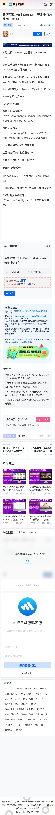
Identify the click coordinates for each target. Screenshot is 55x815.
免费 (29, 694)
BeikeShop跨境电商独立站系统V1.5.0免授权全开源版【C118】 (40, 519)
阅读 (36, 724)
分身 (45, 694)
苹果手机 (8, 724)
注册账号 (15, 714)
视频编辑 (28, 724)
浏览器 (24, 714)
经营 (39, 719)
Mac (13, 688)
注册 (7, 714)
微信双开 (25, 704)
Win (35, 688)
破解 (7, 719)
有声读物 (30, 709)
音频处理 (8, 730)
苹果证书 (18, 724)
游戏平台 (39, 714)
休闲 (23, 694)
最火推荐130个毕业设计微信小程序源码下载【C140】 (13, 451)
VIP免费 (28, 688)
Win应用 (43, 688)
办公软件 (8, 699)
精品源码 (31, 719)
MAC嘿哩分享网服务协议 (20, 342)
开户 (44, 699)
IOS (6, 688)
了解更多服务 (27, 673)
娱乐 (25, 699)
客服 (37, 699)
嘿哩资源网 (30, 801)
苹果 (45, 719)
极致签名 (40, 709)
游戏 (31, 714)
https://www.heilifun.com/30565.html (30, 316)
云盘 (7, 694)
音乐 (43, 724)
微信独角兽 (9, 709)
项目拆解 (18, 730)
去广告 (17, 699)
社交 (13, 719)
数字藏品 (20, 709)
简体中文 (21, 719)
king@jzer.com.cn (29, 324)
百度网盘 (9, 293)
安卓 (31, 699)
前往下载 (47, 25)
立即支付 (31, 284)
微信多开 (34, 704)
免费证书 (37, 694)
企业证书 (15, 694)
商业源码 (7, 25)
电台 (47, 714)
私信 (48, 34)
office (19, 688)
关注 (38, 34)
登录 (27, 561)
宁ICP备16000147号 (34, 805)
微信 (17, 704)
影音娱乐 (8, 704)
